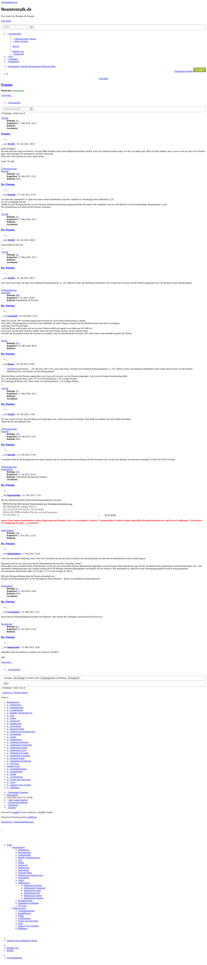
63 (17, 626)
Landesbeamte (24, 855)
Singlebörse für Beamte (28, 903)
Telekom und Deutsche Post (30, 875)
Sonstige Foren (19, 908)
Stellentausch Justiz (32, 890)
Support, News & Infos (28, 926)
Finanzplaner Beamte (183, 71)
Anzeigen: (8, 678)
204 (17, 533)
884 (17, 295)
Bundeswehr (23, 867)
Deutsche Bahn (25, 873)
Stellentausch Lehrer (33, 895)
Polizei (21, 862)
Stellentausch (24, 883)
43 (17, 588)
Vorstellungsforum (26, 911)
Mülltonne (22, 928)
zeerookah (5, 292)
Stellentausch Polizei (33, 885)
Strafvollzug (23, 870)
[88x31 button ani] (199, 71)
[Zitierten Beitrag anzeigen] (30, 369)
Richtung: (62, 678)
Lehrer (21, 880)
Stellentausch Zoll (32, 893)
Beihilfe (10, 950)
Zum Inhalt (6, 21)
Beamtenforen (18, 847)
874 (17, 343)
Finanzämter (23, 878)
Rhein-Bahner (7, 530)
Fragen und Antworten (28, 921)
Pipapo (4, 340)
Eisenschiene (7, 586)
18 (17, 120)
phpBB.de (32, 817)
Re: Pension (8, 184)
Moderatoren (18, 90)
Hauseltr (5, 171)
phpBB (15, 812)
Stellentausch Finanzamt (34, 888)
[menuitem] (24, 39)
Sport (20, 923)
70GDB (4, 118)
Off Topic (22, 905)
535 (17, 174)
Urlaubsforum (24, 918)
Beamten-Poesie (25, 900)
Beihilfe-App (12, 948)
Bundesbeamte (24, 852)
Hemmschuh (6, 624)
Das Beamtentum (14, 958)
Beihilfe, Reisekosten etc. (29, 857)
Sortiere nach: (33, 678)
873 (17, 472)
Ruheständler (7, 469)
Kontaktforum (24, 913)
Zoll (20, 860)
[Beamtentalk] (9, 2)
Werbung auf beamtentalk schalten (22, 940)
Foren (9, 845)
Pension (6, 84)
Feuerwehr (23, 865)
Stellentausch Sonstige (34, 898)
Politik (21, 916)
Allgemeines (23, 850)
